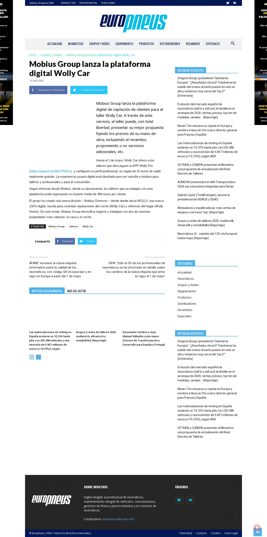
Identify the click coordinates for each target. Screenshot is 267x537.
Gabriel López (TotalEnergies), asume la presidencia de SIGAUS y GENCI (204, 197)
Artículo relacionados (47, 290)
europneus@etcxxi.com (118, 519)
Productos (146, 43)
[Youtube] (235, 3)
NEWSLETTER (68, 2)
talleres (73, 226)
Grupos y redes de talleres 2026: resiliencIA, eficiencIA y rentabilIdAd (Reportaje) (96, 336)
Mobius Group (57, 226)
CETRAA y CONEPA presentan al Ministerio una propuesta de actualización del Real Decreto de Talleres (206, 169)
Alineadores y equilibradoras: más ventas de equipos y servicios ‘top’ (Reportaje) (207, 210)
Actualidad (54, 43)
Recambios (193, 43)
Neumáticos (75, 43)
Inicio (32, 55)
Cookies (215, 533)
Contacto (201, 533)
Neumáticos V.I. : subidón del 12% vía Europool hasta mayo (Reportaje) (207, 236)
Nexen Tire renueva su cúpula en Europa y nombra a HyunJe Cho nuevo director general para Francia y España (207, 130)
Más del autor (76, 290)
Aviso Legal (231, 533)
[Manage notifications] (257, 528)
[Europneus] (133, 22)
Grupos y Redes (99, 43)
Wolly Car (88, 226)
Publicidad (186, 533)
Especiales (213, 43)
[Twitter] (228, 3)
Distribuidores (170, 43)
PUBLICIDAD (108, 2)
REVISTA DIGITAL (88, 2)
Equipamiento (124, 43)
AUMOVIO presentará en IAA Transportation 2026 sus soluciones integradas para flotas (207, 184)
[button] (233, 44)
